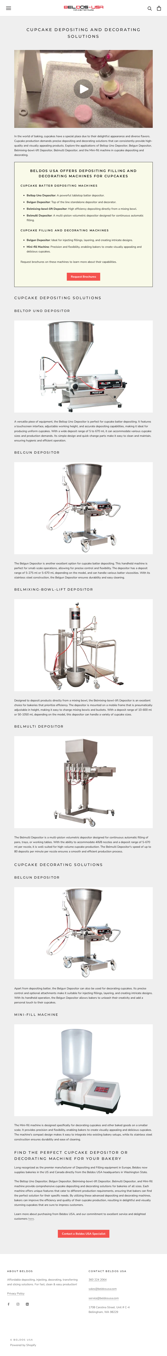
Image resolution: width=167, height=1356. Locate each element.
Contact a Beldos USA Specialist (83, 1234)
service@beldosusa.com (104, 1298)
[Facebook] (8, 1304)
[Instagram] (17, 1304)
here (31, 1219)
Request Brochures (83, 277)
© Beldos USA (21, 1339)
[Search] (150, 8)
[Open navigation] (8, 8)
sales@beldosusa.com (103, 1289)
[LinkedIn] (27, 1304)
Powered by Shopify (23, 1345)
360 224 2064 (98, 1280)
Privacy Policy (15, 1293)
